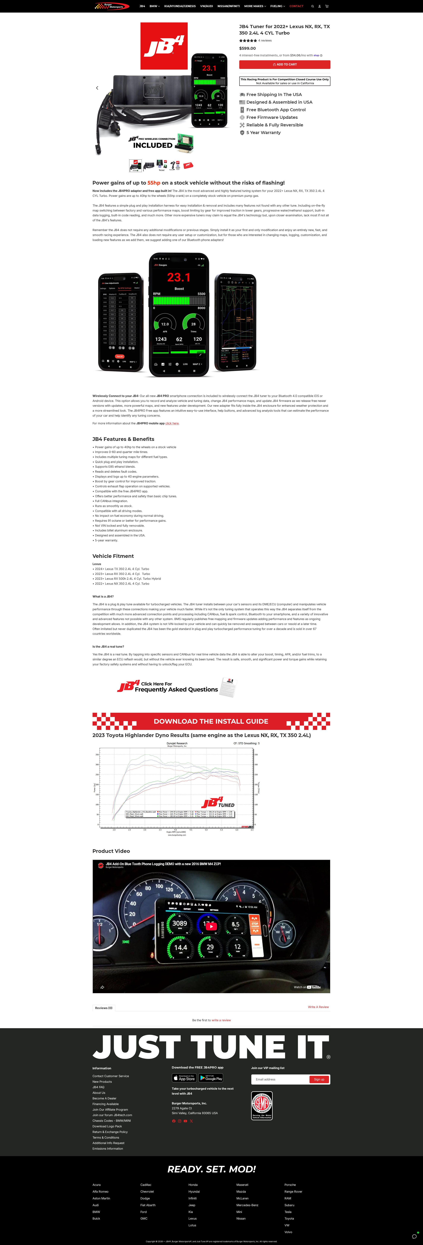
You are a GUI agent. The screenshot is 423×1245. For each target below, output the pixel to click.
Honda (193, 1185)
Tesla (288, 1212)
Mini (239, 1212)
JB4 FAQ (98, 1087)
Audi (96, 1205)
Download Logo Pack (107, 1126)
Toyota (289, 1218)
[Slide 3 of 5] (162, 166)
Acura (97, 1185)
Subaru (289, 1205)
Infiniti (193, 1198)
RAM (288, 1198)
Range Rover (293, 1191)
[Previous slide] (96, 88)
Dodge (145, 1198)
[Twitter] (191, 1121)
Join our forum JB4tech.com (112, 1115)
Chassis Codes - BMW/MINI (112, 1120)
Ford (143, 1212)
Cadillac (145, 1185)
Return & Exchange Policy (110, 1132)
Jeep (192, 1205)
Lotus (192, 1225)
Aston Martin (101, 1198)
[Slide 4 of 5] (175, 166)
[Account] (319, 6)
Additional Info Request (108, 1143)
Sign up (319, 1079)
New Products (102, 1081)
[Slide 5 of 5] (188, 166)
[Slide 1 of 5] (135, 166)
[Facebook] (174, 1121)
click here (172, 423)
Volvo (288, 1232)
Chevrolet (147, 1191)
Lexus (193, 1218)
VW (287, 1225)
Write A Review (318, 1007)
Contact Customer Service (111, 1076)
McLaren (242, 1198)
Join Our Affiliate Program (110, 1109)
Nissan (241, 1218)
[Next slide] (227, 88)
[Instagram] (180, 1121)
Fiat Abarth (147, 1205)
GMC (143, 1218)
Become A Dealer (104, 1098)
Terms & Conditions (106, 1137)
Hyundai (194, 1191)
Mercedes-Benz (247, 1205)
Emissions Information (108, 1148)
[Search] (312, 6)
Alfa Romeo (101, 1191)
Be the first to (211, 1020)
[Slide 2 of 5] (149, 166)
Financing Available (106, 1104)
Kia (191, 1212)
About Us (99, 1092)
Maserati (242, 1185)
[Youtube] (185, 1121)
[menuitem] (142, 6)
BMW (96, 1212)
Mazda (241, 1191)
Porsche (290, 1185)
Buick (96, 1218)
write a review (221, 1020)
